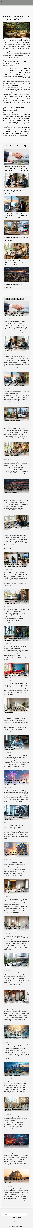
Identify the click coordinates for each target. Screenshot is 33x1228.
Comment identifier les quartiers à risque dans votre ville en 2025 (16, 1145)
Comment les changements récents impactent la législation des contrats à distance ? (16, 238)
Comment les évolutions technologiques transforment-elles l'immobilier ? (15, 965)
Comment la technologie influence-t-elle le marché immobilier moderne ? (14, 1074)
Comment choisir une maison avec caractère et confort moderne (15, 1181)
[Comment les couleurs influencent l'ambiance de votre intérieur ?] (16, 670)
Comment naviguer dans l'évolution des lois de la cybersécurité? (14, 747)
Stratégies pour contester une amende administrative (15, 527)
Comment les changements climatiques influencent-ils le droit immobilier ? (16, 285)
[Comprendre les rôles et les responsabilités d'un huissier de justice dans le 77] (16, 596)
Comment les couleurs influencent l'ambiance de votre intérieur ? (16, 675)
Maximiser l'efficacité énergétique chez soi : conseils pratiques (16, 891)
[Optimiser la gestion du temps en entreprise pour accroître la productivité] (16, 812)
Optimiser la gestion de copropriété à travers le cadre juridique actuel (15, 782)
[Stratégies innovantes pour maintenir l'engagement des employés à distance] (16, 251)
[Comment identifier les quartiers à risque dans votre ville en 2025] (16, 1141)
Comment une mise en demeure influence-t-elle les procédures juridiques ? (15, 192)
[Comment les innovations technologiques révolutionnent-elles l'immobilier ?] (16, 849)
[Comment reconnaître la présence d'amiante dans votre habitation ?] (16, 1104)
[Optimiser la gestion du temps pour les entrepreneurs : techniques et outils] (16, 633)
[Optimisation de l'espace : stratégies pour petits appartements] (16, 923)
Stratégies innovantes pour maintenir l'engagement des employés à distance (13, 262)
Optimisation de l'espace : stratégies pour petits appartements (14, 928)
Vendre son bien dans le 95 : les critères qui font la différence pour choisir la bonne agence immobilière (16, 168)
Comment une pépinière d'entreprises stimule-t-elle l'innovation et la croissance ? (15, 564)
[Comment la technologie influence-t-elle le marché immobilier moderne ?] (16, 1069)
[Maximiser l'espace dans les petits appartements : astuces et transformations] (16, 705)
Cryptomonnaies (16, 1217)
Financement (16, 1220)
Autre (8, 9)
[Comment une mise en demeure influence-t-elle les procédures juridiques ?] (16, 180)
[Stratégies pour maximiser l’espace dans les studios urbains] (16, 997)
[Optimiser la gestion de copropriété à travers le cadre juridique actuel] (16, 777)
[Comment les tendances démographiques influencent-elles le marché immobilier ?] (16, 1032)
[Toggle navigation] (3, 2)
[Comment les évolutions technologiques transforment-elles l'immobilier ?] (16, 960)
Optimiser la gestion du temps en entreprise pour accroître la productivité (17, 817)
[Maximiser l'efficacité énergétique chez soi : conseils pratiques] (16, 886)
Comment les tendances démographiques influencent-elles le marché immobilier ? (15, 1037)
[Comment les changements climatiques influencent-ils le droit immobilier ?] (16, 274)
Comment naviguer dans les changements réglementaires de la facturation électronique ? (15, 215)
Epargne (16, 1222)
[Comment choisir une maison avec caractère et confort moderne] (16, 1176)
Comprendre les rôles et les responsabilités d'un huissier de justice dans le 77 (16, 601)
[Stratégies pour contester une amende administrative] (16, 522)
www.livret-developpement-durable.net (14, 87)
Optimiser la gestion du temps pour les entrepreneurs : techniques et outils (15, 638)
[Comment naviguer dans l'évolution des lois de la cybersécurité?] (16, 742)
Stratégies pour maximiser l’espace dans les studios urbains (16, 1001)
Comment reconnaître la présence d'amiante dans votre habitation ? (15, 1109)
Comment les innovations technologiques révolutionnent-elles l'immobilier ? (16, 854)
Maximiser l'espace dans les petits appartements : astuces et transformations (16, 710)
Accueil (3, 9)
